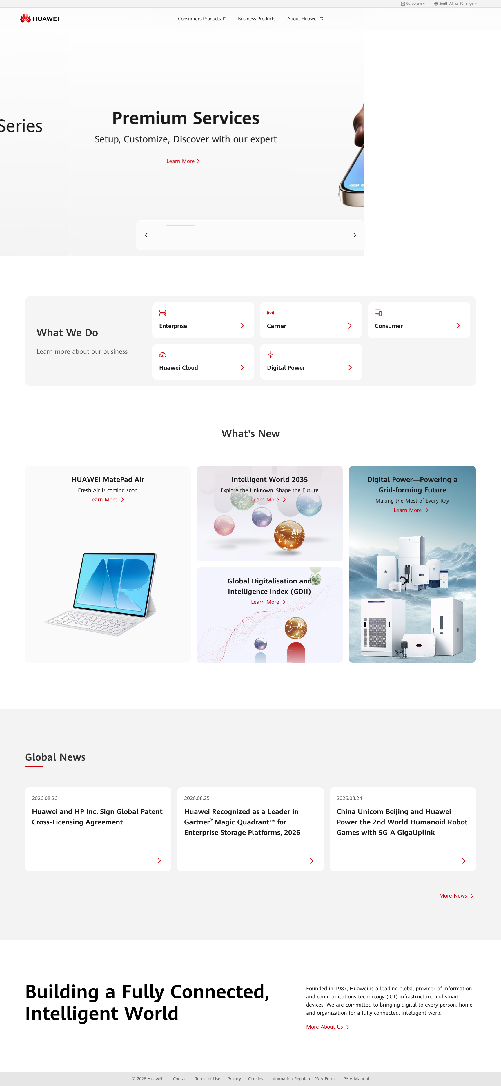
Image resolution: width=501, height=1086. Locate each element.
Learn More (103, 499)
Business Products (256, 18)
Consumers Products (200, 18)
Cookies (255, 1078)
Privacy (234, 1078)
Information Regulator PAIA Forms (303, 1078)
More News (453, 896)
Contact (180, 1078)
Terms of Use (207, 1078)
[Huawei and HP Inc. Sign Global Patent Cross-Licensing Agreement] (98, 829)
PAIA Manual (356, 1078)
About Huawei (303, 18)
